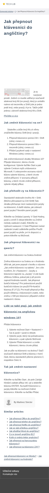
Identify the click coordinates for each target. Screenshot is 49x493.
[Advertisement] (24, 63)
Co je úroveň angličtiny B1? (22, 434)
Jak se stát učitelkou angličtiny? (23, 428)
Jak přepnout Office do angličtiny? (25, 418)
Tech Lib (10, 4)
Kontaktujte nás (10, 474)
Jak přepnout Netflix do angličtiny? (25, 425)
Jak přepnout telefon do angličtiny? (25, 422)
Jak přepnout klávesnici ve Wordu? (20, 456)
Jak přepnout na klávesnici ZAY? (24, 447)
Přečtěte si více (11, 116)
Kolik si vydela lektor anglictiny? (24, 437)
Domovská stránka (6, 11)
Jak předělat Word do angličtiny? (24, 431)
